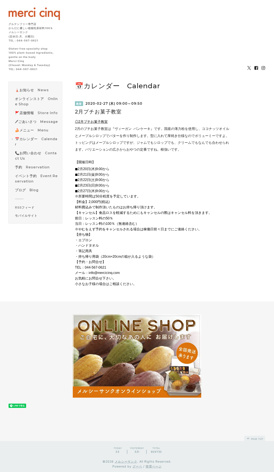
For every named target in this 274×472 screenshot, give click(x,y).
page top (256, 439)
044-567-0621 (95, 267)
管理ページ (154, 466)
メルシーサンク (126, 461)
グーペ (137, 466)
